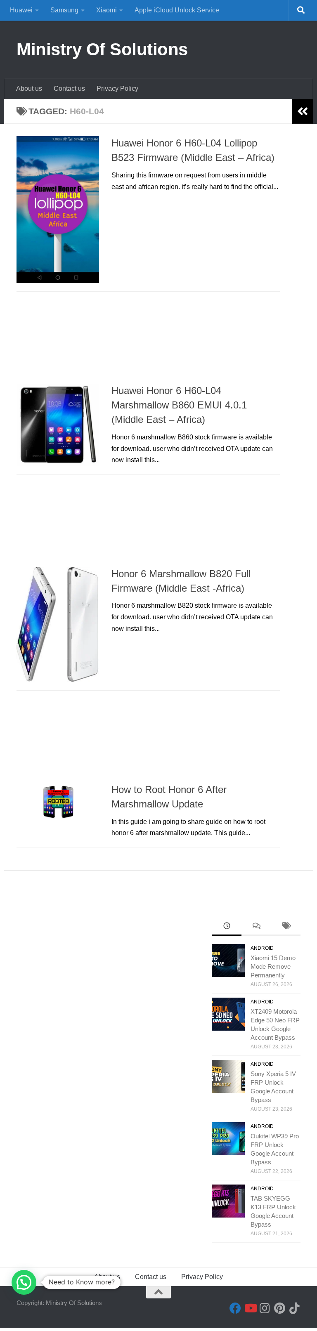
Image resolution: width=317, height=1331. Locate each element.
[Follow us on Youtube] (250, 1308)
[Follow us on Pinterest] (280, 1308)
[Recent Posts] (226, 927)
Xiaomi (106, 10)
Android (262, 948)
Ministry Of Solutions (102, 49)
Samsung (64, 10)
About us (29, 88)
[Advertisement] (148, 340)
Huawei (21, 10)
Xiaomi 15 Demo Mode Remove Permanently (273, 966)
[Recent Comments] (256, 927)
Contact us (69, 88)
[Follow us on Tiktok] (294, 1308)
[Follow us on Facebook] (235, 1308)
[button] (24, 1282)
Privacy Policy (117, 88)
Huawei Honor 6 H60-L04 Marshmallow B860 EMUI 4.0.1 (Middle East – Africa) (179, 405)
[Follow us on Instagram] (265, 1308)
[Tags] (285, 927)
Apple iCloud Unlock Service (177, 10)
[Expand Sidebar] (302, 111)
